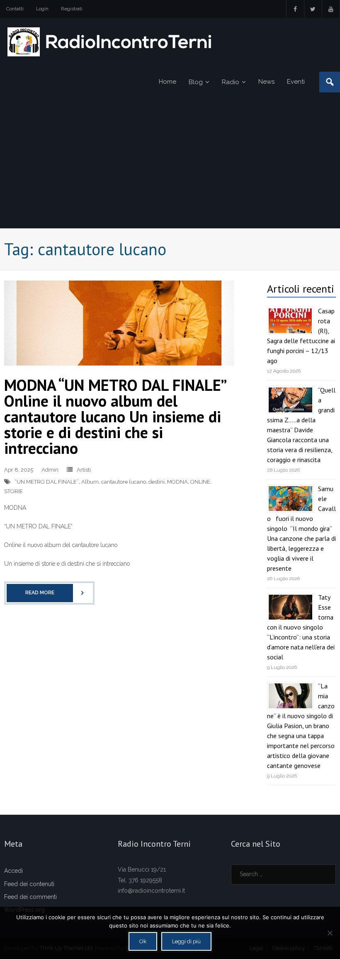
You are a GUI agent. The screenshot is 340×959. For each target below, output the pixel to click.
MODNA (177, 482)
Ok (142, 941)
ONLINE (200, 482)
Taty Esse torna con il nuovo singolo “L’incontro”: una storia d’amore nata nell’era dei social (301, 627)
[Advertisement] (170, 166)
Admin (49, 470)
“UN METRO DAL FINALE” (47, 482)
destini (156, 482)
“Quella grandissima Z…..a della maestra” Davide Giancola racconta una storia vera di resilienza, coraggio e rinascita (301, 425)
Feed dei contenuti (29, 884)
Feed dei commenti (30, 897)
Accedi (13, 870)
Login (42, 9)
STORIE (13, 491)
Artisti (84, 470)
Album (90, 482)
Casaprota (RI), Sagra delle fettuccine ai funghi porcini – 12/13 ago (301, 336)
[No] (329, 933)
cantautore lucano (123, 482)
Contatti (15, 9)
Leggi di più (186, 941)
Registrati (72, 9)
